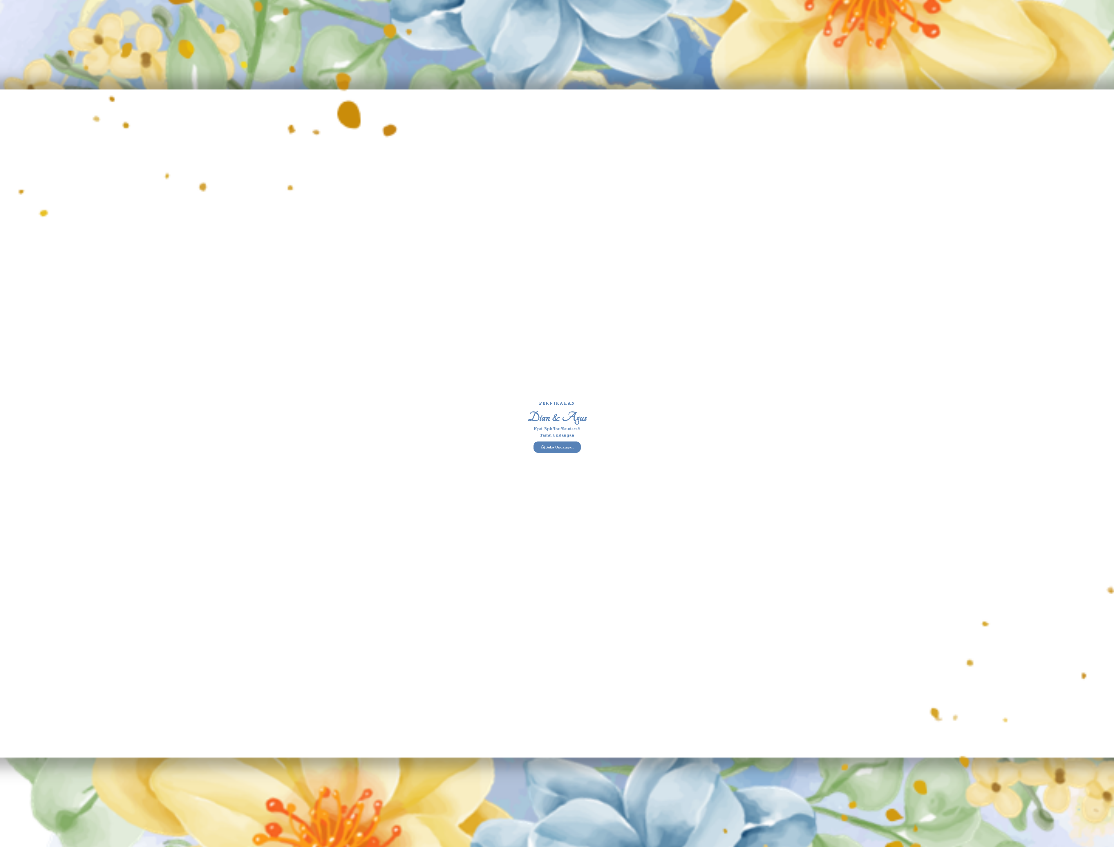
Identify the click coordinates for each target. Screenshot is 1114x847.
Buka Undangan (559, 447)
